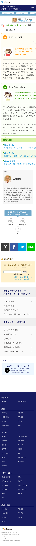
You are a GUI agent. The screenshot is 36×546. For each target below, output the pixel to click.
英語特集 (4, 466)
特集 (19, 425)
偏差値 (4, 421)
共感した (10, 224)
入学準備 (4, 489)
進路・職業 (5, 425)
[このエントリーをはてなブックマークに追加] (22, 250)
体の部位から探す (11, 310)
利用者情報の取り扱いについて (9, 532)
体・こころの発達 (11, 330)
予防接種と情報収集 (12, 347)
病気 (19, 477)
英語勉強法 (21, 461)
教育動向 (4, 398)
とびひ (20, 279)
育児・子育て (6, 477)
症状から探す (9, 301)
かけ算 (4, 445)
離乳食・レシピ (6, 481)
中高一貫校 (5, 417)
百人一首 (20, 445)
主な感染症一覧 (10, 334)
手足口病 (15, 277)
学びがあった (22, 224)
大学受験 (20, 417)
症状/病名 (7, 339)
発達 (3, 493)
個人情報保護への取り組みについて (10, 534)
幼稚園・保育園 (22, 485)
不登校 (20, 493)
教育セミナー (22, 401)
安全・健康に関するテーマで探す (17, 314)
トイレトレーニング (8, 485)
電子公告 (4, 538)
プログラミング (22, 436)
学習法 (3, 432)
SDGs (4, 436)
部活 (3, 457)
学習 (19, 453)
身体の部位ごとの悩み (13, 343)
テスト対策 (5, 453)
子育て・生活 (6, 473)
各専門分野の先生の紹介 (25, 21)
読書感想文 (21, 440)
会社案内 (4, 536)
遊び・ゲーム (22, 489)
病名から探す (9, 306)
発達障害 (26, 279)
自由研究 (4, 440)
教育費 (4, 401)
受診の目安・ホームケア (13, 352)
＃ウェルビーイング (8, 13)
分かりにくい (18, 233)
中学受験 (4, 413)
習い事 (20, 481)
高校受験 (20, 413)
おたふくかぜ (24, 277)
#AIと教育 (22, 13)
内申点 (20, 421)
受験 (3, 409)
